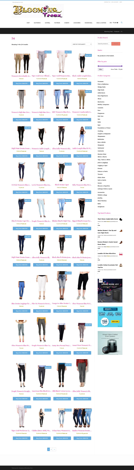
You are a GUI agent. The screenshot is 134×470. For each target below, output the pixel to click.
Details (99, 225)
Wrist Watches (102, 201)
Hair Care (100, 116)
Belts (99, 203)
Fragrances (101, 113)
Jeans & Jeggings (103, 162)
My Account (115, 2)
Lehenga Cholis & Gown (105, 189)
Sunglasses (101, 206)
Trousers (100, 174)
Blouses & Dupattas (104, 186)
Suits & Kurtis (102, 180)
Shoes (99, 98)
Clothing (100, 131)
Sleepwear (101, 145)
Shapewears (101, 136)
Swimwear (101, 148)
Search (116, 44)
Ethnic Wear (101, 177)
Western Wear (102, 154)
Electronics (101, 102)
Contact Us (107, 2)
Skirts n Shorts (102, 157)
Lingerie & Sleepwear (104, 133)
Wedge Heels (101, 87)
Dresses (100, 168)
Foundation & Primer (104, 128)
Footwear (100, 81)
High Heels (101, 90)
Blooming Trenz (29, 468)
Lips (99, 119)
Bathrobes (101, 139)
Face (99, 110)
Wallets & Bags (102, 195)
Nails (99, 122)
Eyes (99, 125)
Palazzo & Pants (103, 171)
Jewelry (100, 198)
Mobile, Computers (103, 104)
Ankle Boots (101, 93)
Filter (100, 69)
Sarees (100, 183)
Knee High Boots (103, 96)
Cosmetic (100, 107)
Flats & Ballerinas (103, 84)
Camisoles (101, 151)
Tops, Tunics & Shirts (104, 159)
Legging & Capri (102, 165)
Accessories (101, 192)
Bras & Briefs (102, 142)
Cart (120, 2)
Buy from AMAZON (21, 83)
